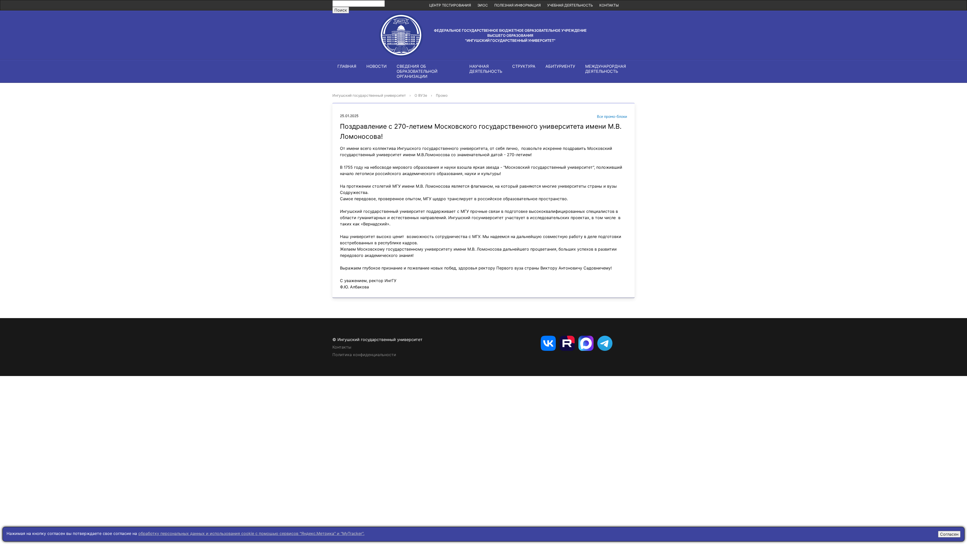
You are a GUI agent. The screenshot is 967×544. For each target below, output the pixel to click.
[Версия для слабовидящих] (628, 5)
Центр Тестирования (450, 5)
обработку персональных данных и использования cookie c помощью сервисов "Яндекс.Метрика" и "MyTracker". (251, 533)
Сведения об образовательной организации (417, 71)
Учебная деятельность (570, 5)
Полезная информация (517, 5)
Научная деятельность (485, 69)
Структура (523, 66)
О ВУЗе (421, 95)
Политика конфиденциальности (364, 354)
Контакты (609, 5)
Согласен (949, 534)
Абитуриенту (560, 66)
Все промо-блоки (612, 116)
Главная (346, 66)
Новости (376, 66)
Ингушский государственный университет (369, 95)
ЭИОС (482, 5)
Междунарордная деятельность (605, 69)
